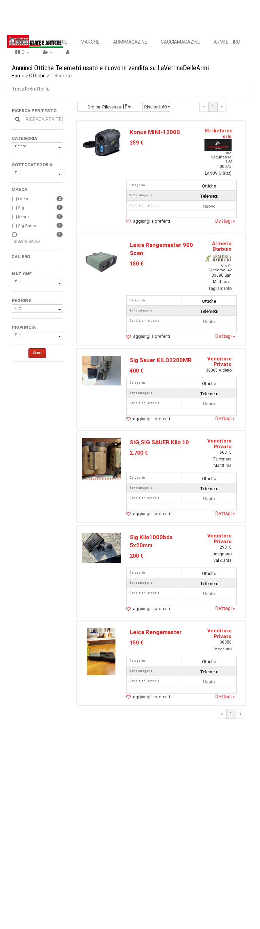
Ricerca (24, 42)
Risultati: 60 (156, 106)
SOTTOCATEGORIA (32, 164)
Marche (90, 42)
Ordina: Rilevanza (104, 106)
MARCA (19, 189)
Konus (23, 217)
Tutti (18, 173)
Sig (21, 208)
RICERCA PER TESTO (34, 110)
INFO (20, 52)
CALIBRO (21, 256)
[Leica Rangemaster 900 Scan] (102, 259)
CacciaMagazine (180, 42)
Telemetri (209, 196)
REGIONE (21, 300)
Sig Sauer (27, 226)
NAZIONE (22, 273)
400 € (136, 371)
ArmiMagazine (130, 42)
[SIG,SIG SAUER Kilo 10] (102, 458)
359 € (136, 143)
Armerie (57, 42)
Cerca (37, 353)
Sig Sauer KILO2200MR (161, 360)
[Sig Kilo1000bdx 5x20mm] (102, 547)
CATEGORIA (24, 138)
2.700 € (139, 453)
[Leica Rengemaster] (101, 651)
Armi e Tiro (227, 42)
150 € (136, 642)
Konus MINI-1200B (155, 132)
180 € (136, 263)
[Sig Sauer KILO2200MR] (102, 370)
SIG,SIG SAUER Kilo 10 (159, 442)
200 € (136, 556)
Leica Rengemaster (156, 632)
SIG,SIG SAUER (27, 241)
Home (18, 75)
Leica (23, 199)
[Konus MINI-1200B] (102, 142)
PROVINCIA (24, 327)
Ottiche (37, 75)
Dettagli (225, 221)
